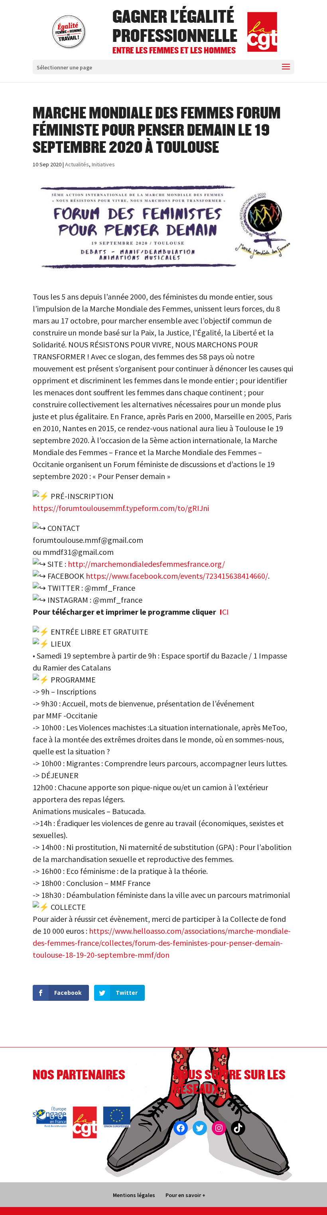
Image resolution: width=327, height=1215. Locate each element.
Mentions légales (134, 1195)
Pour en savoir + (185, 1195)
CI (224, 612)
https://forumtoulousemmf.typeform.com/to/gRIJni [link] (121, 508)
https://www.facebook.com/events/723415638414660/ (177, 576)
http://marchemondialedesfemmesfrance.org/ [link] (146, 564)
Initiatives (103, 164)
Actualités (77, 164)
